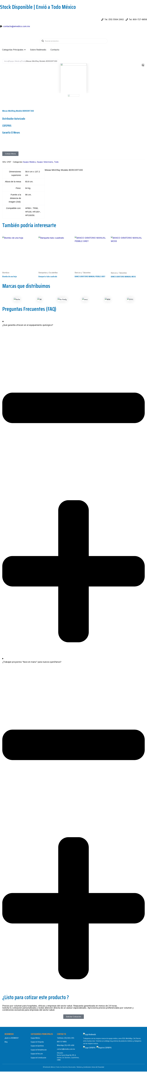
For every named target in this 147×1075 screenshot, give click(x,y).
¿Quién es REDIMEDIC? (12, 1038)
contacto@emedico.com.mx (66, 1049)
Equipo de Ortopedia (37, 1041)
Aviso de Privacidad (98, 1067)
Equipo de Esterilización (38, 1057)
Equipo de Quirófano (37, 1045)
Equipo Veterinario (45, 162)
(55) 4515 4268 (69, 1045)
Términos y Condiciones (83, 1067)
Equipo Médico (35, 1038)
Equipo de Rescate (37, 1053)
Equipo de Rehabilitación (39, 1049)
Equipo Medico (15, 61)
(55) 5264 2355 (69, 1038)
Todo (23, 61)
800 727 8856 (62, 1041)
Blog (6, 1041)
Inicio (6, 61)
